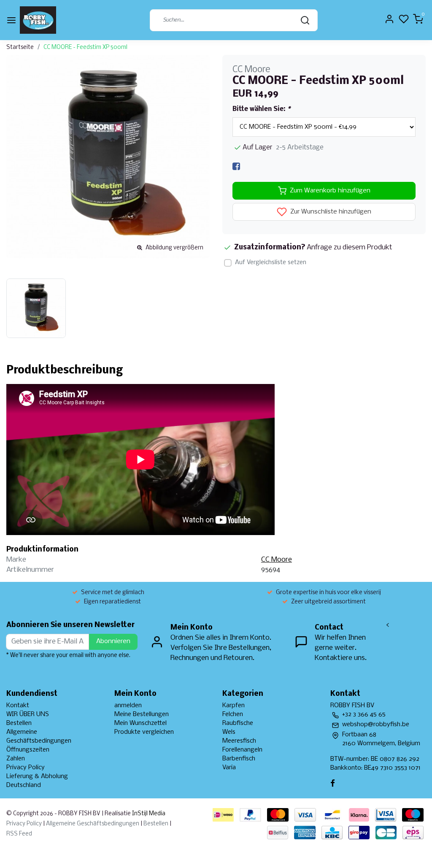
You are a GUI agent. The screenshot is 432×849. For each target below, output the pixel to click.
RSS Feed (19, 834)
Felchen (232, 714)
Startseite (20, 47)
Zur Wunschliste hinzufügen (330, 212)
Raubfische (237, 723)
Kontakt (17, 705)
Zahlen (15, 758)
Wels (228, 732)
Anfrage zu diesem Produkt (349, 247)
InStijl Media (148, 814)
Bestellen (19, 723)
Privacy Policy (25, 767)
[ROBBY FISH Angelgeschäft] (38, 20)
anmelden (128, 705)
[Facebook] (236, 166)
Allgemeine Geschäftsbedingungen (92, 824)
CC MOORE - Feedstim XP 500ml (85, 47)
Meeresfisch (239, 741)
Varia (229, 767)
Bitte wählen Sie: (261, 109)
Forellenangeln (242, 749)
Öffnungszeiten (27, 749)
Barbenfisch (238, 758)
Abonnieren (113, 641)
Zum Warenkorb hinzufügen (330, 190)
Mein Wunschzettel (140, 723)
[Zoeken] (305, 20)
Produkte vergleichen (144, 732)
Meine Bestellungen (141, 714)
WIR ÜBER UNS (27, 714)
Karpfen (233, 705)
